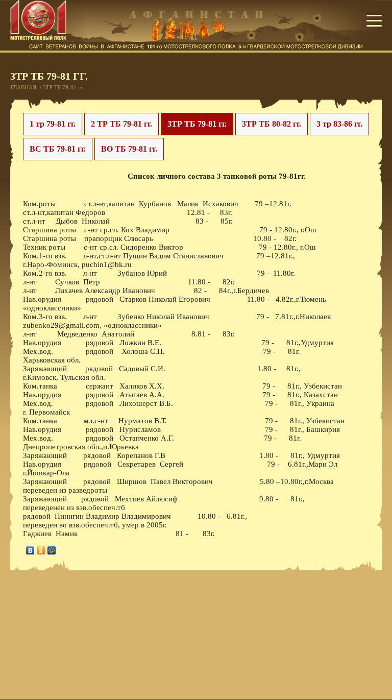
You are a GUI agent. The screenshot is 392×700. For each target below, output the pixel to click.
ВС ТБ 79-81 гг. (58, 148)
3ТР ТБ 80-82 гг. (271, 123)
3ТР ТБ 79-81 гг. (197, 123)
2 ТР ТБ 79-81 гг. (121, 123)
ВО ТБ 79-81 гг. (129, 148)
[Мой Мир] (51, 550)
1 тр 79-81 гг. (53, 123)
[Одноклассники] (41, 550)
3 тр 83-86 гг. (339, 123)
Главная (23, 87)
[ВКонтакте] (30, 550)
